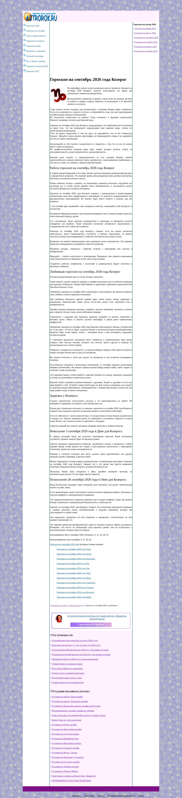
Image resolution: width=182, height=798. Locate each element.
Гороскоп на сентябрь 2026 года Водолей (75, 592)
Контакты (76, 796)
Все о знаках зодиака (35, 61)
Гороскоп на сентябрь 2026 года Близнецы (76, 559)
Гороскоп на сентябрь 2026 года (64, 544)
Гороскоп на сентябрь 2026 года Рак (73, 563)
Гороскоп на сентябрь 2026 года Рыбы (74, 597)
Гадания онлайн (33, 46)
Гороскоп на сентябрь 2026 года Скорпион (76, 583)
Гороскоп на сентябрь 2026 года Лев (73, 568)
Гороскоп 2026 (32, 26)
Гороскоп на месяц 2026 (37, 66)
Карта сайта (89, 796)
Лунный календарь (34, 56)
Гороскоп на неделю (35, 41)
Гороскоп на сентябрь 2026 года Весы (74, 578)
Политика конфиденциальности (121, 796)
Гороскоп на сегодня (35, 31)
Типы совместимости (36, 36)
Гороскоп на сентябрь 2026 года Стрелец (75, 587)
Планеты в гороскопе (36, 51)
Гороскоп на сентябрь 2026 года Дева (73, 573)
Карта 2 (101, 796)
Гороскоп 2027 (32, 71)
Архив (141, 796)
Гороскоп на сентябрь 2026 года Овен (74, 549)
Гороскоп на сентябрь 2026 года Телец (74, 554)
